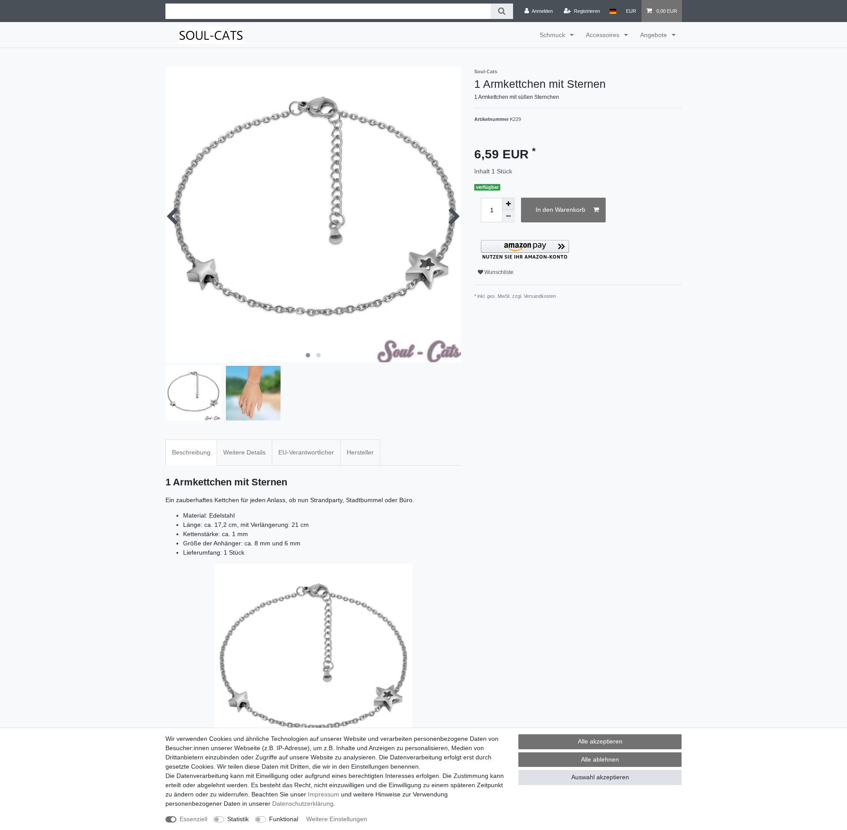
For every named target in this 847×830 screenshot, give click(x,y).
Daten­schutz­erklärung (303, 803)
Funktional (283, 818)
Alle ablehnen (600, 759)
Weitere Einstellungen (336, 818)
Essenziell (193, 818)
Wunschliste (498, 272)
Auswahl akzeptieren (600, 777)
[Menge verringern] (508, 216)
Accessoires (603, 34)
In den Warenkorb (560, 209)
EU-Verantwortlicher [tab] (306, 452)
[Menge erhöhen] (508, 204)
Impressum (323, 794)
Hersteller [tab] (360, 452)
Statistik (238, 818)
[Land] (613, 11)
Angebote (654, 34)
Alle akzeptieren (600, 741)
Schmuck (553, 34)
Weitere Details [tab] (244, 452)
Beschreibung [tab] (191, 452)
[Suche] (502, 11)
